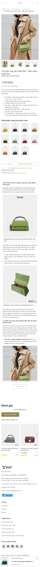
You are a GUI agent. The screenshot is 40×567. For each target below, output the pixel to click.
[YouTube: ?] (8, 546)
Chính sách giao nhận (8, 525)
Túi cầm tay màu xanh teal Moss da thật (23, 561)
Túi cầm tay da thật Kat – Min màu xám (10, 449)
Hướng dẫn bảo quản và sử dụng (13, 173)
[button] (3, 37)
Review (3, 512)
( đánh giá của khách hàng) (10, 76)
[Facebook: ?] (3, 546)
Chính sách (6, 518)
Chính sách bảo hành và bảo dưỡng (12, 535)
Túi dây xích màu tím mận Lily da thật (29, 449)
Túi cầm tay (26, 9)
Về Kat (4, 502)
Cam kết (4, 509)
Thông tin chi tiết (7, 170)
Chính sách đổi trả (7, 529)
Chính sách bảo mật (7, 532)
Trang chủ (5, 9)
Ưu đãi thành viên (7, 522)
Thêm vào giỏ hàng (25, 164)
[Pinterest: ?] (17, 546)
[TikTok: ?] (21, 546)
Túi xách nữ (15, 9)
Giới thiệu (4, 505)
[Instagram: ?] (12, 546)
